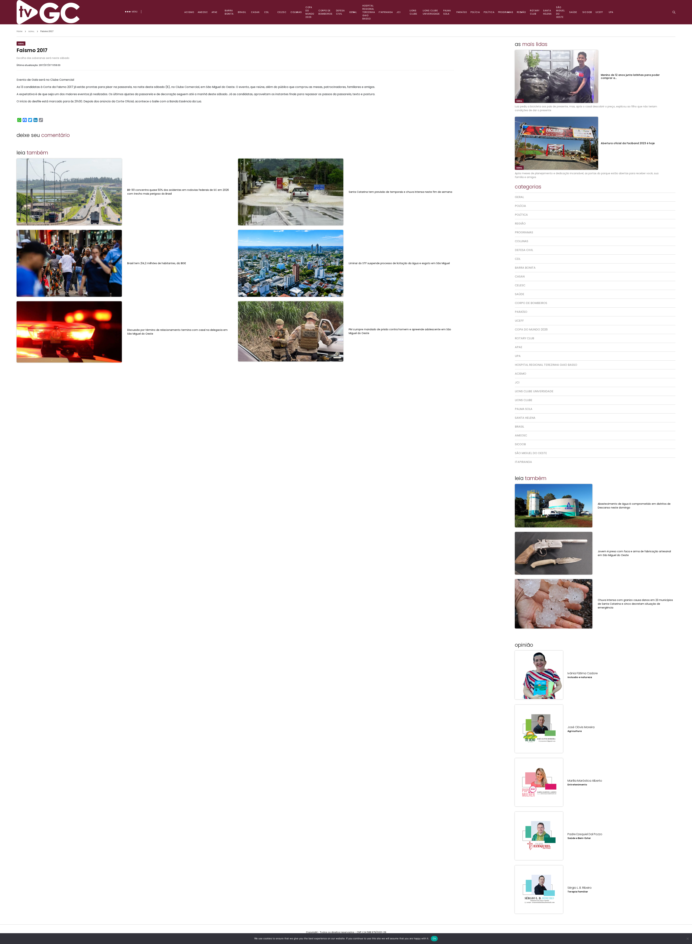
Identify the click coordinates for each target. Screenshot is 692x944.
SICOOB (587, 12)
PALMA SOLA (447, 12)
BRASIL (242, 12)
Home (20, 31)
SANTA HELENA (547, 12)
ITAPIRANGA (386, 12)
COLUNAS (296, 12)
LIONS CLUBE (413, 12)
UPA (611, 12)
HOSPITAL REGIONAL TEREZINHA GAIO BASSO (368, 12)
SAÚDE (573, 12)
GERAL (353, 12)
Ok (434, 938)
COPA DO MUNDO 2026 (309, 12)
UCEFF (599, 12)
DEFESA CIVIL (340, 12)
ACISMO (189, 12)
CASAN (255, 12)
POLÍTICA (489, 12)
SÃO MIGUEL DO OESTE (560, 12)
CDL (266, 12)
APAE (214, 12)
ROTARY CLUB (535, 12)
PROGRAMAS (505, 12)
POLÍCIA (475, 12)
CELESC (282, 12)
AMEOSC (203, 12)
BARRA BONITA (229, 12)
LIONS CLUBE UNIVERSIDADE (431, 12)
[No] (687, 938)
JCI (398, 12)
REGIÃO (521, 12)
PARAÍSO (461, 12)
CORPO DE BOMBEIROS (325, 12)
